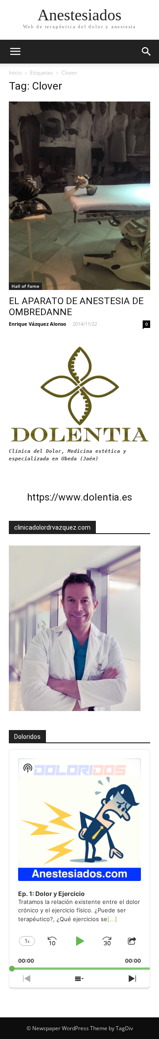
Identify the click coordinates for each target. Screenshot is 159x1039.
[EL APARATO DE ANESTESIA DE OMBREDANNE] (79, 196)
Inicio (15, 72)
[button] (146, 52)
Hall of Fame (25, 286)
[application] (79, 859)
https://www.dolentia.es (79, 497)
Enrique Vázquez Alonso (37, 323)
